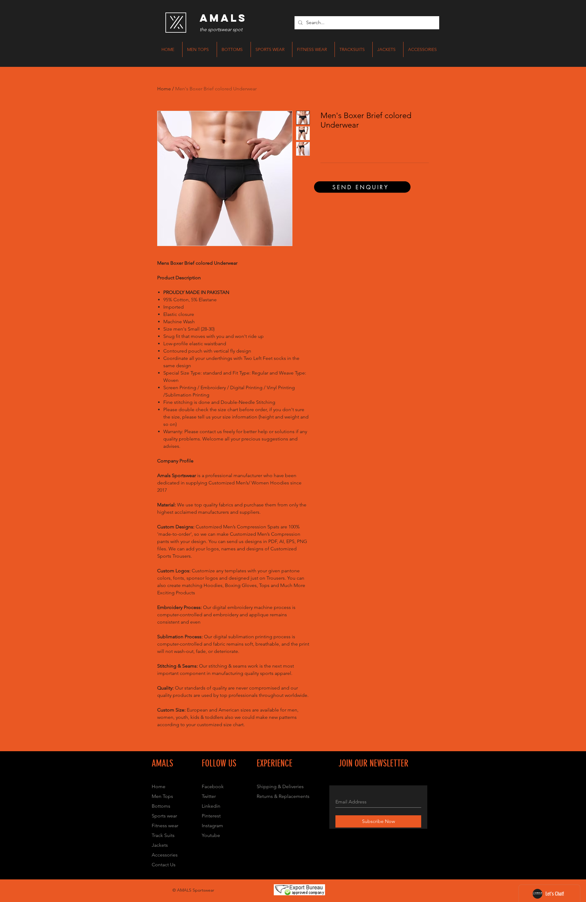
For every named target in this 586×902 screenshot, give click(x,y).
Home (164, 89)
